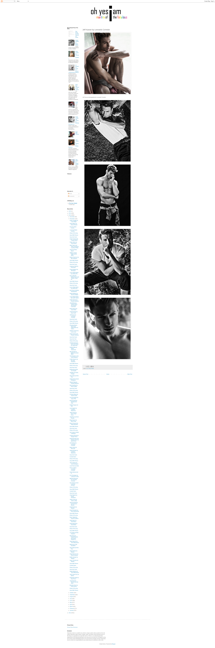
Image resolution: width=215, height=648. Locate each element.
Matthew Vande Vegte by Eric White (73, 254)
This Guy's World (73, 203)
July (71, 598)
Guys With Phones (77, 133)
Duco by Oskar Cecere (73, 227)
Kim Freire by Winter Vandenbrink (74, 291)
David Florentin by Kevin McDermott (74, 511)
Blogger (113, 644)
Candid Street (73, 456)
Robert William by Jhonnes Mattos (74, 294)
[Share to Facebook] (91, 366)
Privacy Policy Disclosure (72, 627)
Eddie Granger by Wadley (74, 558)
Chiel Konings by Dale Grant (74, 312)
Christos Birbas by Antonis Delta (74, 395)
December (72, 216)
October (72, 592)
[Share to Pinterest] (93, 366)
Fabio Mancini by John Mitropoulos (74, 542)
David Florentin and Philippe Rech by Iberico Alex (74, 440)
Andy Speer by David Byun (73, 521)
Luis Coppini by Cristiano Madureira (73, 409)
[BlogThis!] (88, 366)
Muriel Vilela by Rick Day (73, 448)
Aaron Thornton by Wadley (74, 561)
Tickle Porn (76, 103)
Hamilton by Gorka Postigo (74, 373)
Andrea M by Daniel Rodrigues (74, 379)
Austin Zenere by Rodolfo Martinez (74, 300)
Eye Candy (88, 368)
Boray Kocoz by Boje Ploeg (73, 420)
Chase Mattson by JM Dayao (74, 270)
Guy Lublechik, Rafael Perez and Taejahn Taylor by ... (74, 277)
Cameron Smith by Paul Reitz (74, 267)
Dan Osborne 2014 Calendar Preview (74, 484)
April (71, 604)
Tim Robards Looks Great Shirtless (74, 356)
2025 (70, 211)
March (71, 606)
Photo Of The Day (74, 233)
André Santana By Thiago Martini (74, 239)
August (71, 596)
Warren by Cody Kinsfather (73, 545)
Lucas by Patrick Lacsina (73, 230)
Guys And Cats (73, 339)
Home (107, 374)
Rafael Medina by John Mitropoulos (74, 572)
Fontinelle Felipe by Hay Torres (74, 578)
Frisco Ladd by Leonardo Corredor (73, 469)
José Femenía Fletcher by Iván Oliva (74, 582)
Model (92, 368)
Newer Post (85, 374)
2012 (70, 612)
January (72, 610)
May (71, 602)
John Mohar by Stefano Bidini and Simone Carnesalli (73, 304)
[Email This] (86, 366)
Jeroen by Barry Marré (73, 250)
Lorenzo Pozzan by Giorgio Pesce (74, 436)
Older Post (129, 374)
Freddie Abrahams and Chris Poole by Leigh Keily (74, 344)
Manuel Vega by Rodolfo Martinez (74, 383)
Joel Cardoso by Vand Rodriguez (74, 463)
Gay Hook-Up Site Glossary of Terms (77, 34)
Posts (70, 193)
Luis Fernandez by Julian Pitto (74, 398)
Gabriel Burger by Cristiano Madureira (74, 451)
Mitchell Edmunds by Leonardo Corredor (74, 480)
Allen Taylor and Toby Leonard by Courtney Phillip (74, 246)
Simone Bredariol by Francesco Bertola (74, 504)
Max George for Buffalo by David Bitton (74, 353)
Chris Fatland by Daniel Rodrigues (73, 496)
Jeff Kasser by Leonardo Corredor (73, 316)
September (72, 594)
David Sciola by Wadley (73, 507)
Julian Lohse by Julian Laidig (73, 500)
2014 (70, 213)
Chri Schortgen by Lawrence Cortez (74, 476)
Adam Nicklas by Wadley (73, 551)
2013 (70, 215)
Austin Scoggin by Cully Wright (74, 221)
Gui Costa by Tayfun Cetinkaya (74, 433)
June (71, 600)
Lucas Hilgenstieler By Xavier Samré (74, 297)
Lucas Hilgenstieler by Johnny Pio (74, 273)
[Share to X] (90, 366)
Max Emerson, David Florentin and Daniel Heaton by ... (74, 537)
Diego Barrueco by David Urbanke (74, 554)
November (72, 218)
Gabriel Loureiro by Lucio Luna (74, 331)
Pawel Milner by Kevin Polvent (73, 224)
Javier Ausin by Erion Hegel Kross (73, 414)
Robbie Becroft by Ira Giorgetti (74, 370)
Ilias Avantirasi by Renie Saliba (74, 386)
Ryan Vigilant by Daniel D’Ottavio (74, 518)
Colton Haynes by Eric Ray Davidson (74, 360)
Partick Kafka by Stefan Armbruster (73, 348)
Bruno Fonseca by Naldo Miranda (74, 424)
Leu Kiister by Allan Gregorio (74, 533)
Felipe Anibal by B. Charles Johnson (74, 334)
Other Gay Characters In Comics (77, 87)
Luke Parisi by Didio (74, 465)
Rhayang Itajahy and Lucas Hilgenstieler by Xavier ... (74, 327)
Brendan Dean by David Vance (74, 586)
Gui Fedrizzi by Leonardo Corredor (73, 444)
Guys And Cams (73, 237)
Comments (71, 196)
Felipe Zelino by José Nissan (73, 243)
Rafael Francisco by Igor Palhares (74, 258)
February (72, 608)
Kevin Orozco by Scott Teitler (73, 309)
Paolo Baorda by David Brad (73, 524)
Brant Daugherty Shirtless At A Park (73, 402)
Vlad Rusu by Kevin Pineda (74, 417)
